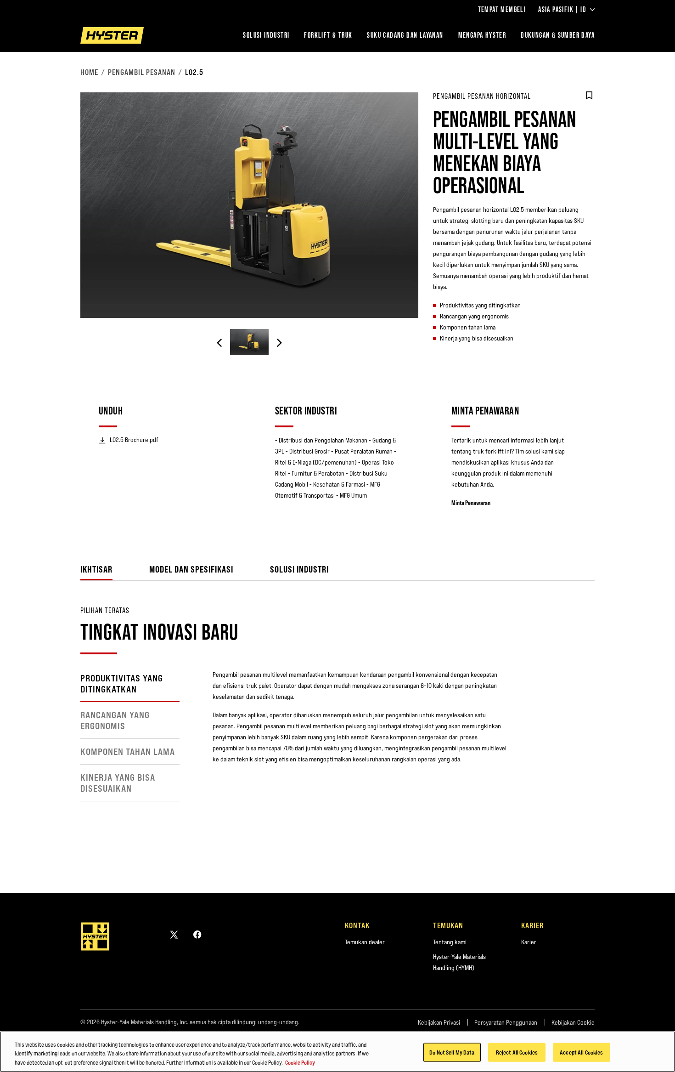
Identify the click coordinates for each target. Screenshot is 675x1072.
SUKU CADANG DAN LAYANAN (405, 35)
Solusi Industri (266, 35)
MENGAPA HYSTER (482, 35)
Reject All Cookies (517, 1051)
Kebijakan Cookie (573, 1022)
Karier (528, 942)
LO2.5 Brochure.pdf (134, 439)
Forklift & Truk (328, 35)
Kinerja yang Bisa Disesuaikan (117, 783)
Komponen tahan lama (127, 751)
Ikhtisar (96, 569)
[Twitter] (174, 934)
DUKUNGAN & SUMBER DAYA (558, 35)
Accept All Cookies (581, 1051)
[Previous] (219, 343)
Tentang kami (450, 942)
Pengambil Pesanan (141, 72)
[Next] (279, 343)
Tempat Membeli (502, 9)
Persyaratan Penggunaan (505, 1022)
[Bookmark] (589, 95)
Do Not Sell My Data (451, 1051)
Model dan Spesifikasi (191, 569)
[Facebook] (197, 934)
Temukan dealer (365, 942)
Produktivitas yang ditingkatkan (121, 684)
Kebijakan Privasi (439, 1022)
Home (89, 72)
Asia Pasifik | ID (562, 9)
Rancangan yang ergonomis (115, 720)
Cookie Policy (300, 1062)
